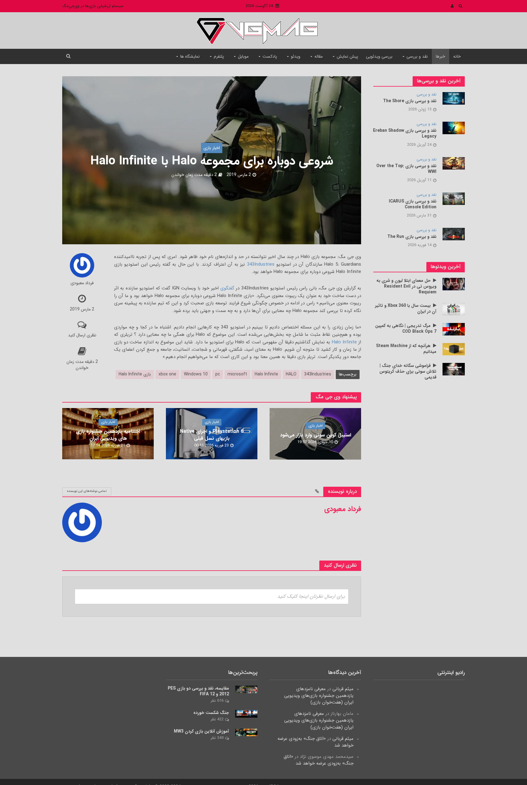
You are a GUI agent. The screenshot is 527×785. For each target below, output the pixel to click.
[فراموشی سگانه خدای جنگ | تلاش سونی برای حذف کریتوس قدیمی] (454, 369)
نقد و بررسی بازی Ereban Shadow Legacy (404, 133)
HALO (291, 374)
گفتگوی (227, 288)
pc (217, 374)
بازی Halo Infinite (135, 374)
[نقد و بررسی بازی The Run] (454, 234)
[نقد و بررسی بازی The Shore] (454, 98)
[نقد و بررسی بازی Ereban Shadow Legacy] (454, 127)
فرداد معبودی (82, 283)
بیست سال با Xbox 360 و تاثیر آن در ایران (405, 308)
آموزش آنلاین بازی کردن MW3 (201, 731)
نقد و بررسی (417, 56)
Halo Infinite (344, 342)
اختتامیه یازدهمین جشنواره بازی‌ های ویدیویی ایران (108, 435)
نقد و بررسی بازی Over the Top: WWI (406, 169)
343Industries (260, 264)
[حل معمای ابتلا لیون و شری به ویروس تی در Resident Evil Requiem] (454, 284)
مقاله (318, 56)
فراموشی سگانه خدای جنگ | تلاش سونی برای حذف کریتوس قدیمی (407, 371)
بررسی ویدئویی (379, 56)
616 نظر (217, 700)
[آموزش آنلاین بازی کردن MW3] (246, 732)
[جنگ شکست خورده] (246, 713)
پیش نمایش (347, 56)
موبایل (243, 56)
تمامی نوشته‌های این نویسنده (86, 491)
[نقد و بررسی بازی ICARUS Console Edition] (454, 198)
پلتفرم (219, 56)
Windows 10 (196, 374)
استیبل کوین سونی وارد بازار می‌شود (315, 435)
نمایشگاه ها (190, 56)
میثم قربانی (342, 689)
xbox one (167, 374)
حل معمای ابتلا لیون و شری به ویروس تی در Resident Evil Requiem (406, 286)
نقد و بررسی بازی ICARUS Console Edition (412, 204)
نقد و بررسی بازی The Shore (409, 101)
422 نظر (217, 719)
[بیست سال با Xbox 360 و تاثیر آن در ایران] (454, 309)
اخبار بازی (211, 148)
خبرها (440, 56)
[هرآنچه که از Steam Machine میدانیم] (454, 349)
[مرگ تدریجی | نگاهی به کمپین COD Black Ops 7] (454, 329)
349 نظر (217, 738)
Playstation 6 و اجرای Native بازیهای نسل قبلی (211, 435)
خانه (457, 56)
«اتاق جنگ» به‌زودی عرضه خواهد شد (315, 742)
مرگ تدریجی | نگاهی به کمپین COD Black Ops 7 (405, 329)
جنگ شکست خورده (211, 713)
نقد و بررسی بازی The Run (411, 237)
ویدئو (295, 56)
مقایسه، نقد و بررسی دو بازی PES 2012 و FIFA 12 (198, 691)
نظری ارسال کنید (82, 335)
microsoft (237, 374)
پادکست (270, 56)
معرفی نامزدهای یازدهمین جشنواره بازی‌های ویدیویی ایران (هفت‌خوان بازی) (318, 695)
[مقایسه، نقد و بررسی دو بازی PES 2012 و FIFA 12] (246, 689)
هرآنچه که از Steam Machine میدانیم (406, 349)
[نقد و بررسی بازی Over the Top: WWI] (454, 163)
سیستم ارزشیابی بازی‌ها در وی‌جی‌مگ (93, 6)
